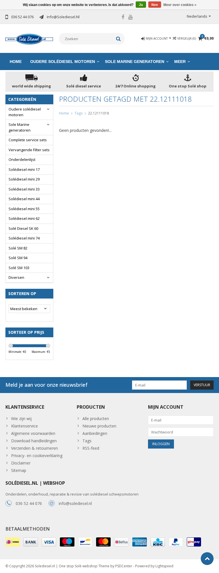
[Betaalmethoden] (12, 542)
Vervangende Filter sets (29, 149)
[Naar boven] (207, 558)
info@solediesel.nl (75, 503)
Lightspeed (164, 566)
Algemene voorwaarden (33, 433)
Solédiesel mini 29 (24, 179)
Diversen (16, 277)
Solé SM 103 (19, 267)
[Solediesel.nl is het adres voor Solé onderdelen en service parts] (29, 38)
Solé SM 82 (18, 248)
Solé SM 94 (18, 257)
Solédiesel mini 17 (24, 169)
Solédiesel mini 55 (24, 208)
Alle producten (95, 418)
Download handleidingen (34, 440)
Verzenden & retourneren (34, 448)
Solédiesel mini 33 (24, 189)
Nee (154, 5)
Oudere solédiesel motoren (62, 61)
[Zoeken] (118, 38)
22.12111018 (98, 113)
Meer (180, 61)
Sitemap (18, 470)
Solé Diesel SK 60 (23, 228)
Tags (78, 113)
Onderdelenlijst (22, 159)
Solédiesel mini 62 (24, 218)
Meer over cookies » (179, 5)
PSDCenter (123, 566)
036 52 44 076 (29, 503)
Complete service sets (28, 139)
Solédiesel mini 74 (24, 238)
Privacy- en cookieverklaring (36, 455)
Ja (141, 5)
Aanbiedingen (94, 433)
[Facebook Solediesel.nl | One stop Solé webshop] (123, 18)
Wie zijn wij (21, 418)
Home (16, 61)
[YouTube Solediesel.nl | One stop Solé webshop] (130, 18)
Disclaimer (21, 463)
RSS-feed (90, 448)
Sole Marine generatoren (134, 61)
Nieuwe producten (99, 426)
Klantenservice (24, 426)
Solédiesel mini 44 (24, 198)
